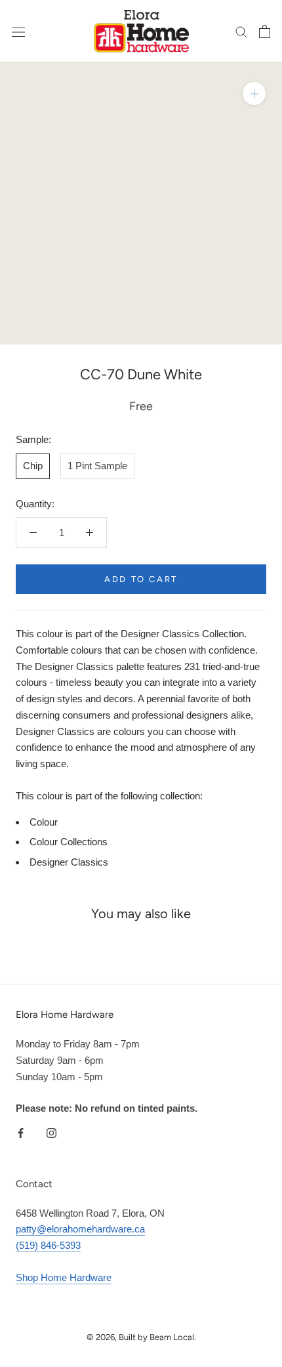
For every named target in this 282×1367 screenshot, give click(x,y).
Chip (33, 465)
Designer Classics (69, 862)
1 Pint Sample (97, 465)
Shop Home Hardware (63, 1277)
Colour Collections (69, 841)
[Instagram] (51, 1132)
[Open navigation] (18, 31)
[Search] (241, 31)
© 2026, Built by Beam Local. (141, 1337)
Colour (44, 822)
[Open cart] (264, 31)
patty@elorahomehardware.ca (80, 1228)
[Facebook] (21, 1132)
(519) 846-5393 (48, 1245)
